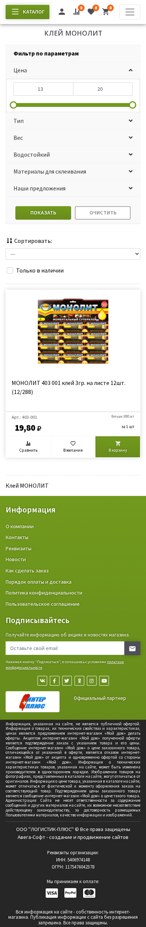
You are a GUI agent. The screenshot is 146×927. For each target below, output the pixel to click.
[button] (73, 70)
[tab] (73, 53)
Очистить (102, 212)
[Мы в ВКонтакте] (42, 681)
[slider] (13, 105)
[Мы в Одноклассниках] (79, 681)
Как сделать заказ (27, 570)
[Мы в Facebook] (55, 681)
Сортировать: (32, 240)
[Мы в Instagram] (92, 681)
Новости (16, 559)
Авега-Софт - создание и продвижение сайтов (73, 837)
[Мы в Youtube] (104, 681)
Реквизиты (18, 548)
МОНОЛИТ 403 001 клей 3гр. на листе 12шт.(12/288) (68, 387)
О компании (20, 526)
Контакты (17, 537)
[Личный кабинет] (62, 12)
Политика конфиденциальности (44, 592)
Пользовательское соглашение (43, 604)
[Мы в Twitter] (67, 681)
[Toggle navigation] (129, 11)
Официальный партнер (100, 698)
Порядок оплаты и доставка (39, 581)
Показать (43, 212)
